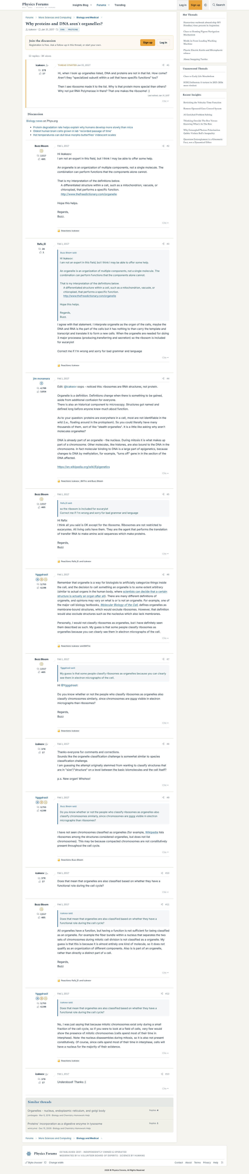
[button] (91, 5)
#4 (168, 378)
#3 (168, 244)
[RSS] (222, 1162)
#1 (168, 65)
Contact (179, 1162)
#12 (167, 993)
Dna (62, 29)
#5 (168, 494)
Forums (101, 5)
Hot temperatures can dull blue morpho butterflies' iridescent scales (74, 135)
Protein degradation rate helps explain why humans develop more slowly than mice (83, 127)
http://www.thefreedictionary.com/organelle (89, 194)
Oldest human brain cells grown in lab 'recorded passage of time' (72, 131)
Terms (197, 1162)
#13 (167, 1074)
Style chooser (35, 1162)
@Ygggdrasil (69, 685)
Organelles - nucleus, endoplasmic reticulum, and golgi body (66, 1110)
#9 (168, 797)
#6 (168, 574)
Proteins (73, 29)
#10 (167, 873)
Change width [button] (56, 1162)
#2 (168, 146)
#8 (168, 744)
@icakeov (70, 386)
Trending (120, 5)
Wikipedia (151, 832)
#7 (168, 659)
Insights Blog (80, 5)
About (188, 1162)
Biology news (34, 120)
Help (215, 1162)
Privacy (207, 1162)
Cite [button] (164, 101)
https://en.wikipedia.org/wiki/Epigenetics (83, 466)
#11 (167, 904)
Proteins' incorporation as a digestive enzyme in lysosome (65, 1123)
